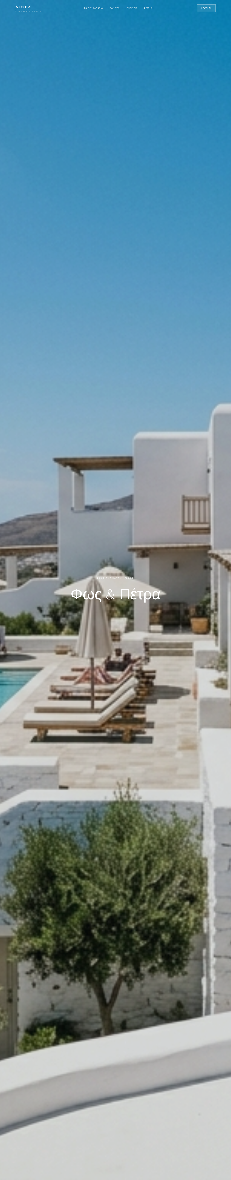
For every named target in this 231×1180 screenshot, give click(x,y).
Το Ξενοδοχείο (93, 8)
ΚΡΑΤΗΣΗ (206, 8)
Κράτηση (149, 8)
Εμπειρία (131, 8)
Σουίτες (115, 8)
